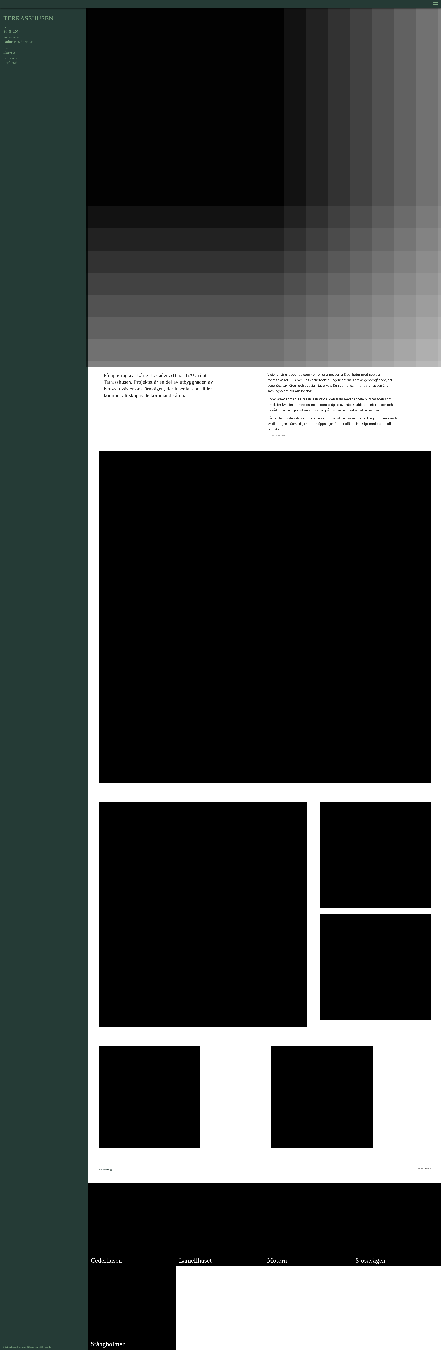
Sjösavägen (370, 1260)
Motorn (277, 1260)
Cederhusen (106, 1260)
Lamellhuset (195, 1260)
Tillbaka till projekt (423, 1169)
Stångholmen (108, 1344)
